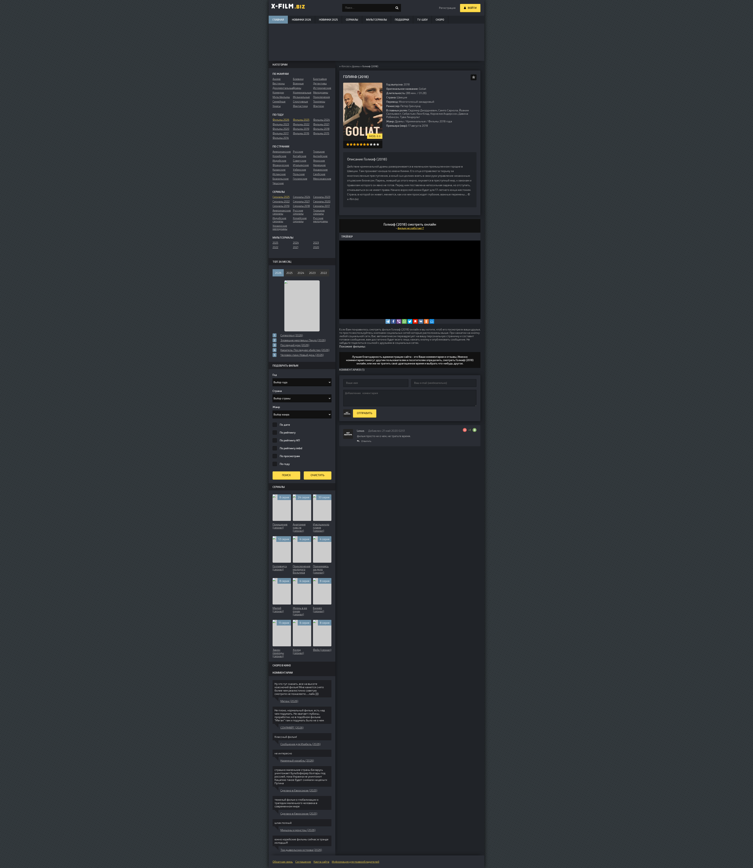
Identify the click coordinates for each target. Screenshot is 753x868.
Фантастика (300, 106)
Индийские (279, 160)
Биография (320, 78)
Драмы (399, 121)
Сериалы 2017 (321, 206)
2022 (275, 247)
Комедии (278, 92)
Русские (298, 151)
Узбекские (299, 169)
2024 (296, 242)
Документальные (282, 88)
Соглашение (303, 861)
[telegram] (388, 321)
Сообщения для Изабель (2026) (300, 744)
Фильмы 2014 (281, 137)
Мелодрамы (320, 92)
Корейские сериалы (300, 220)
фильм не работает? (410, 228)
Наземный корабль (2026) (297, 760)
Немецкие (319, 165)
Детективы (320, 83)
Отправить (364, 413)
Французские (281, 165)
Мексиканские (322, 178)
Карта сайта (321, 861)
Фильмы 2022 (301, 124)
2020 (316, 247)
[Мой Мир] (431, 321)
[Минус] (465, 430)
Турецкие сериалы (319, 212)
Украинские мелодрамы (280, 227)
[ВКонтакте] (420, 321)
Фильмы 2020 (281, 128)
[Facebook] (393, 321)
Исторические (322, 88)
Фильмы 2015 (321, 133)
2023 (316, 242)
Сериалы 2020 (321, 201)
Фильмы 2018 (321, 128)
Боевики (298, 78)
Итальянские (301, 165)
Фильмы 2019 (301, 128)
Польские (299, 174)
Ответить (366, 441)
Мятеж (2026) (289, 701)
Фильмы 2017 (281, 133)
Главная (278, 19)
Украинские (320, 169)
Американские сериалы (282, 212)
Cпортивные (300, 101)
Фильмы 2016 (301, 133)
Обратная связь (283, 861)
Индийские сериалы (279, 220)
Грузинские (300, 178)
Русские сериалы (298, 212)
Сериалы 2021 (301, 201)
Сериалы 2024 (301, 196)
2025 (275, 242)
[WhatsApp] (404, 321)
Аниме (277, 78)
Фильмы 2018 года (440, 121)
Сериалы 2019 (281, 206)
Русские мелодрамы (320, 220)
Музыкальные (301, 97)
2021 (295, 247)
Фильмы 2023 (281, 124)
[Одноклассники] (426, 321)
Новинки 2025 (328, 19)
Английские (320, 156)
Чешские (278, 183)
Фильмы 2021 (321, 124)
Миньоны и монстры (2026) (298, 830)
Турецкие (319, 151)
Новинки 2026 (301, 19)
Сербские (319, 174)
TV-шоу (422, 19)
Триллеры (319, 101)
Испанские (279, 174)
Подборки (402, 19)
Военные (298, 83)
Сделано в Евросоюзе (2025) (298, 790)
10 (377, 144)
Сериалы (352, 19)
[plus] (475, 430)
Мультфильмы (281, 97)
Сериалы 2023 (321, 196)
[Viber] (399, 321)
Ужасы (277, 106)
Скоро (440, 19)
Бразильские (281, 178)
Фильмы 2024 (321, 119)
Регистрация (447, 7)
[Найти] (397, 8)
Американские (282, 151)
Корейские (279, 156)
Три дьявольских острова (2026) (301, 850)
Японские (319, 160)
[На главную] (288, 8)
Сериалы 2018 (301, 206)
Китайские (299, 156)
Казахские (279, 169)
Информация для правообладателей (355, 861)
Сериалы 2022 (281, 201)
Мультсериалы (376, 19)
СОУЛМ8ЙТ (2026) (292, 727)
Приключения (321, 97)
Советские (299, 160)
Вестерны (279, 83)
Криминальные (416, 121)
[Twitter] (409, 321)
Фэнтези (318, 106)
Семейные (279, 101)
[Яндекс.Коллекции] (415, 321)
